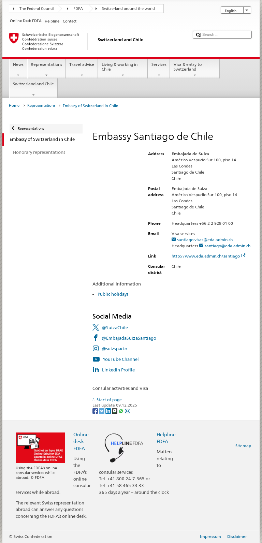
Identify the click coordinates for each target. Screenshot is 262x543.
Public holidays (113, 294)
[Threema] (115, 410)
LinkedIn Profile (118, 369)
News (18, 64)
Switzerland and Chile (33, 83)
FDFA (78, 8)
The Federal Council (36, 8)
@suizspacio (114, 348)
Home (14, 105)
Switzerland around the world (128, 8)
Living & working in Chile (119, 67)
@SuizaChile (115, 327)
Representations (46, 64)
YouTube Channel (121, 359)
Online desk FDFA (81, 441)
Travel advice (81, 64)
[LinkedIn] (108, 410)
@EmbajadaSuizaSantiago (129, 338)
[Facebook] (95, 410)
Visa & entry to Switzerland (188, 67)
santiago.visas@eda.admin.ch (205, 239)
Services (158, 64)
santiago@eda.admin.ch (227, 246)
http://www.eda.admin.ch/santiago (206, 256)
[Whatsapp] (121, 410)
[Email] (127, 410)
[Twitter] (102, 410)
